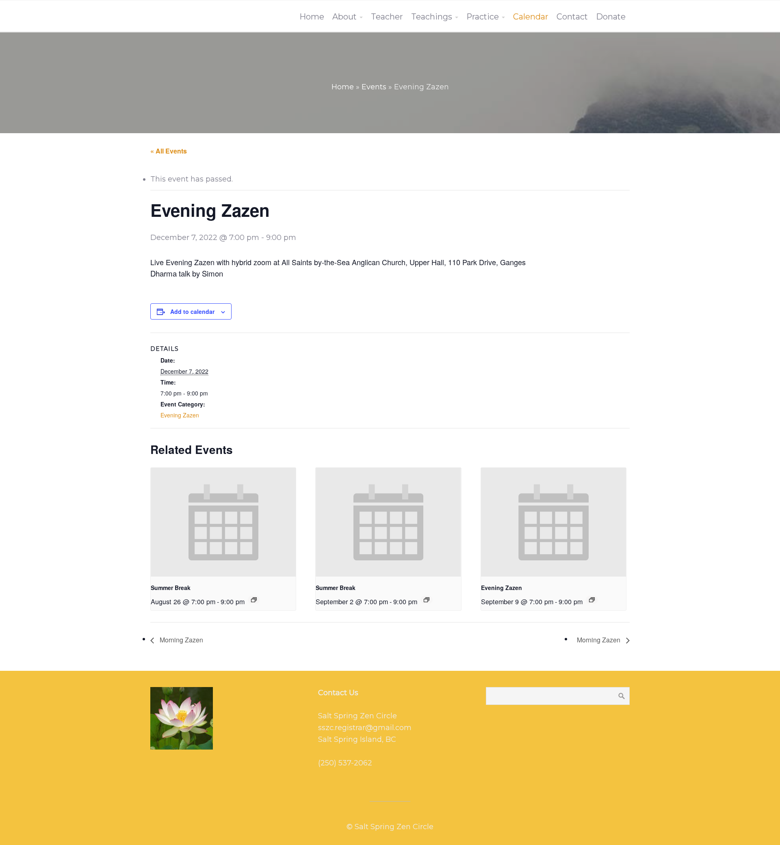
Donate (611, 17)
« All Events (168, 151)
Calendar (530, 17)
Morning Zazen (180, 639)
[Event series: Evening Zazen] (254, 599)
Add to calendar (192, 311)
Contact (572, 17)
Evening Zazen (179, 415)
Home (311, 17)
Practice (482, 17)
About (344, 17)
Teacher (387, 17)
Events (374, 86)
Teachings (431, 17)
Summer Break (171, 588)
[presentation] (223, 522)
